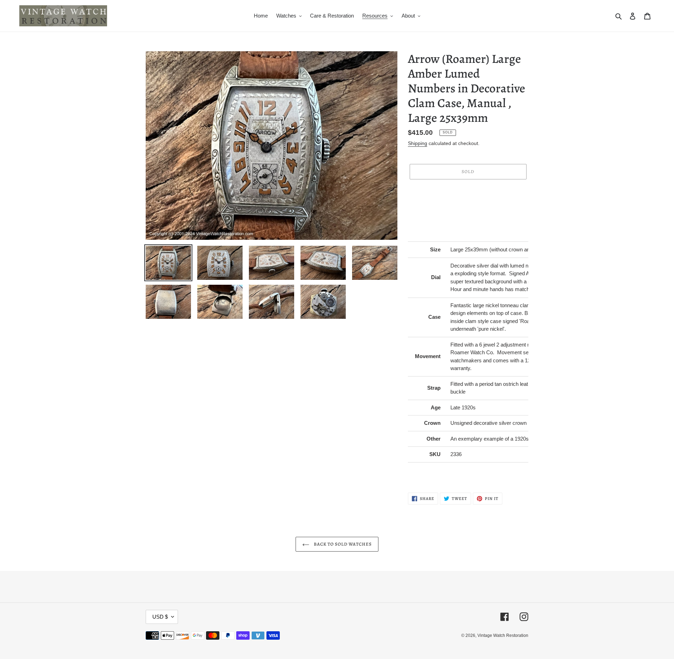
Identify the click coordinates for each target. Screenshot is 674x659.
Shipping (417, 143)
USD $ (160, 617)
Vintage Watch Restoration (502, 635)
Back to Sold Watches (342, 544)
